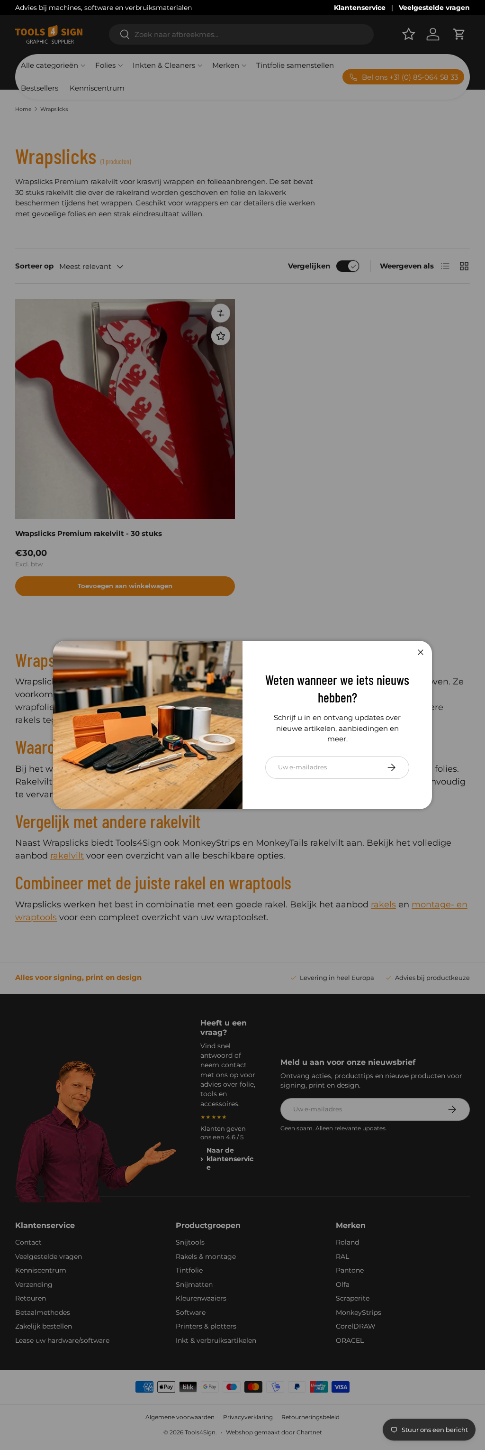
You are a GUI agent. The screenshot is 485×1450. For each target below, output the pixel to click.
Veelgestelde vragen (434, 7)
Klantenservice (360, 7)
